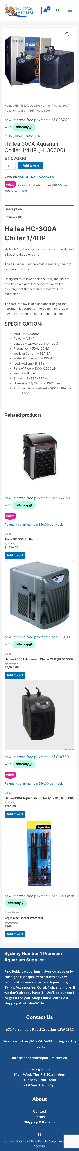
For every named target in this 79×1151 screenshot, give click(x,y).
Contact (39, 1111)
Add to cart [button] (15, 555)
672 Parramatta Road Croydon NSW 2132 (40, 1029)
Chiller (47, 105)
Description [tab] (13, 209)
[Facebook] (39, 1134)
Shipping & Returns (39, 1122)
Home (8, 105)
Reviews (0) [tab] (13, 217)
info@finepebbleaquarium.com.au (39, 1057)
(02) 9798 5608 (40, 1041)
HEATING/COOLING (27, 105)
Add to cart (31, 165)
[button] (58, 10)
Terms (39, 1116)
